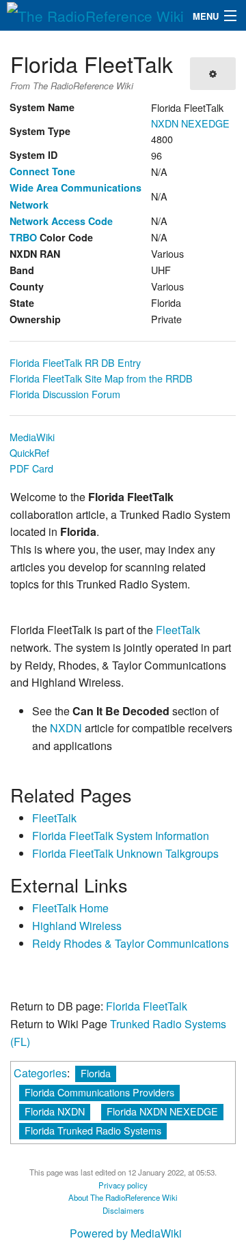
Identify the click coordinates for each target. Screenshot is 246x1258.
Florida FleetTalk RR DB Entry (75, 362)
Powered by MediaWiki (126, 1233)
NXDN (164, 123)
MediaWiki (32, 437)
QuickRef (29, 452)
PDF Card (31, 468)
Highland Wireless (77, 925)
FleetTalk (178, 630)
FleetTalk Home (70, 908)
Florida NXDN (55, 1111)
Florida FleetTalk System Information (120, 835)
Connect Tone (42, 171)
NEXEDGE (205, 123)
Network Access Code (61, 221)
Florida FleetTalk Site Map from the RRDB (101, 378)
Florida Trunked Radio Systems (93, 1130)
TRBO (23, 237)
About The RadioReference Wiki (123, 1197)
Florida (96, 1073)
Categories (40, 1073)
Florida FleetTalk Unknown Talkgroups (125, 853)
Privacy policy (123, 1185)
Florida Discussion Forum (65, 394)
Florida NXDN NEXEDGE (162, 1111)
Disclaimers (123, 1210)
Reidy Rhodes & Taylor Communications (130, 943)
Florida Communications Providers (99, 1092)
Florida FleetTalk (146, 1006)
